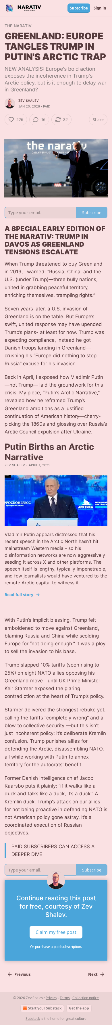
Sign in (100, 8)
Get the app (79, 1008)
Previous (22, 974)
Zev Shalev (28, 101)
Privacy (51, 997)
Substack (33, 1018)
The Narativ (18, 25)
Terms (65, 997)
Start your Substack (44, 1008)
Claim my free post (56, 932)
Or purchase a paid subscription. (56, 946)
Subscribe (79, 8)
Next (93, 974)
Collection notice (85, 997)
